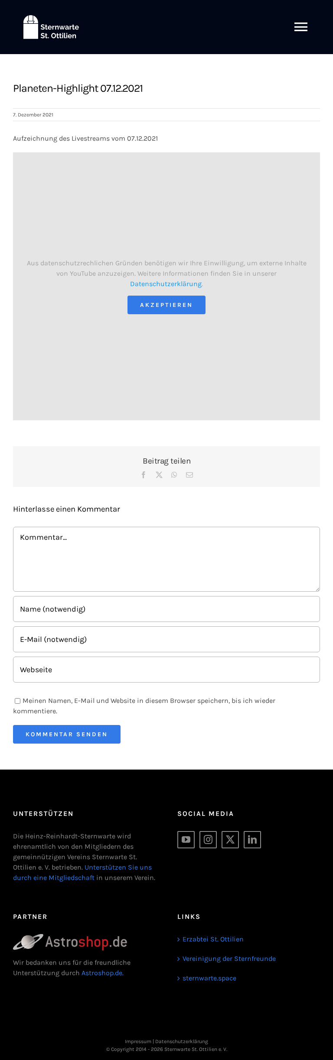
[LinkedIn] (252, 839)
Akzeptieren (166, 305)
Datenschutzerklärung (166, 284)
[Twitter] (230, 839)
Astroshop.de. (103, 973)
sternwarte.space (209, 978)
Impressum (138, 1041)
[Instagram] (208, 839)
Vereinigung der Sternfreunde (229, 958)
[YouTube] (186, 839)
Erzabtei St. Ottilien (213, 939)
